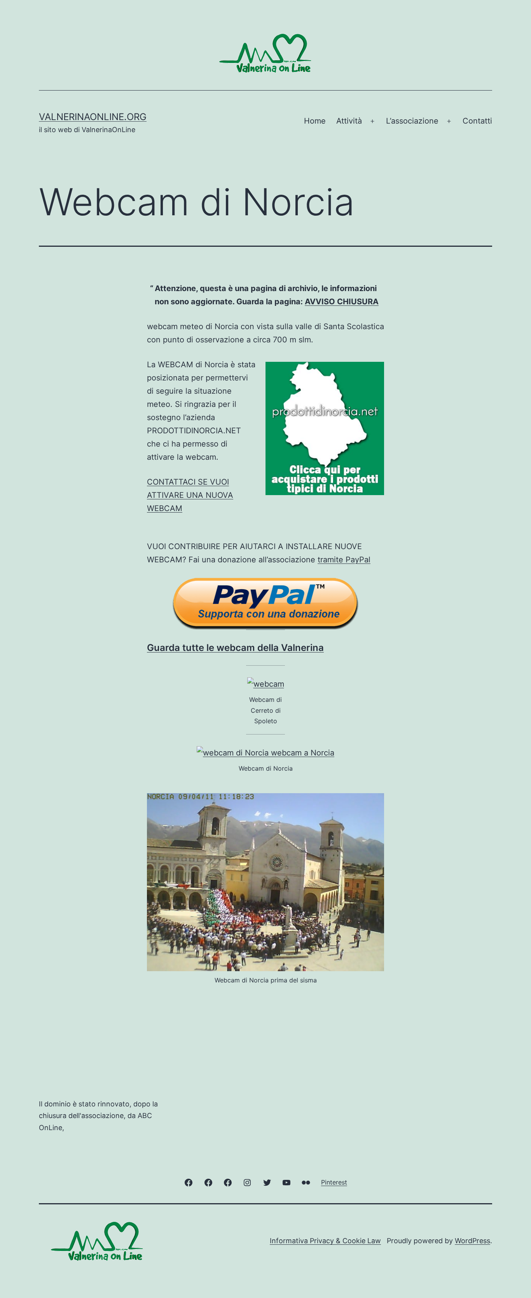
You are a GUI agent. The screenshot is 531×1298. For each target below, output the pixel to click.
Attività (349, 121)
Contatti (477, 121)
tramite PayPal (344, 559)
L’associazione (412, 121)
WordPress (472, 1241)
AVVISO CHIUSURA (342, 301)
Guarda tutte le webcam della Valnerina (235, 647)
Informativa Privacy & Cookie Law (325, 1241)
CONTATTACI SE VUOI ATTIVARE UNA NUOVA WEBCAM (190, 495)
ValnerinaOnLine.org (93, 116)
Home (315, 121)
